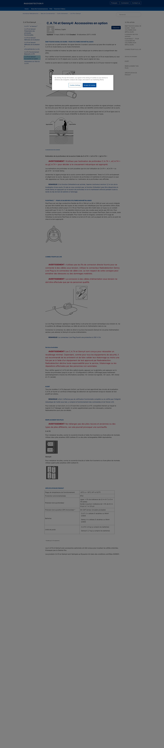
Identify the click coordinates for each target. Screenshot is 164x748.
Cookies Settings (75, 85)
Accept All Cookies (89, 85)
